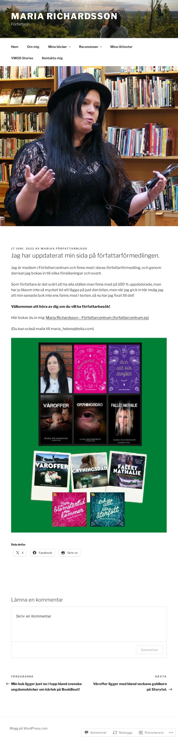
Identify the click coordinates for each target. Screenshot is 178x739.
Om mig (33, 47)
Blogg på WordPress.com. (29, 728)
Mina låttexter (121, 47)
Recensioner (88, 47)
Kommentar (149, 650)
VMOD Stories (22, 58)
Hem (14, 47)
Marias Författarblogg (64, 248)
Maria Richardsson (64, 16)
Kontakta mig (52, 58)
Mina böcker (57, 47)
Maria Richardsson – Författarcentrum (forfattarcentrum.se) (97, 317)
